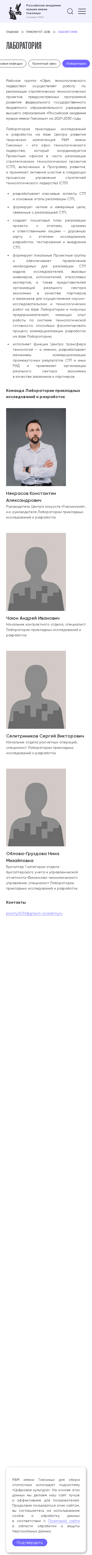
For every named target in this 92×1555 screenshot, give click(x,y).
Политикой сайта (64, 1521)
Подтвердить (30, 1542)
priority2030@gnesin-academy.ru (34, 913)
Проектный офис (44, 63)
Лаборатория (76, 63)
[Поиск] (70, 11)
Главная (12, 32)
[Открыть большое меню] (82, 11)
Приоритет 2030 (38, 32)
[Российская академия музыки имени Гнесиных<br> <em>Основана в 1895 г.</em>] (33, 11)
